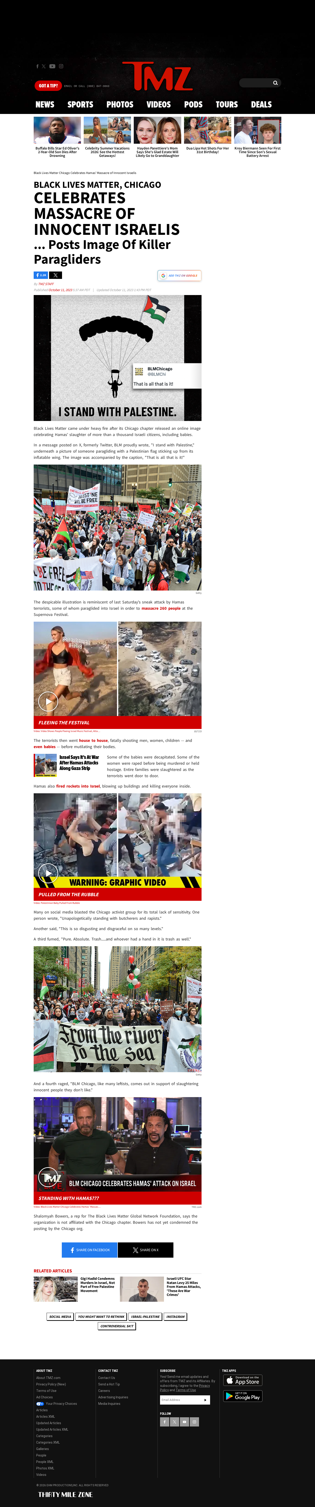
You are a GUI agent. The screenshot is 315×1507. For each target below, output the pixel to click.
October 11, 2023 (60, 290)
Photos (120, 104)
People (41, 1455)
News (45, 104)
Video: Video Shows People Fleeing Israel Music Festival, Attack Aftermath (67, 731)
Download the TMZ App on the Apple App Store (242, 1380)
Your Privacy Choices (61, 1404)
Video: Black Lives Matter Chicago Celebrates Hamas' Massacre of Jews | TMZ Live (67, 1206)
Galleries (42, 1449)
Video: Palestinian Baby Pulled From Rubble (57, 902)
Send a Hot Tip (109, 1384)
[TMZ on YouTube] (184, 1421)
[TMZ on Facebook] (37, 66)
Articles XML (45, 1416)
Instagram (175, 1316)
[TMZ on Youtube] (52, 66)
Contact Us (106, 1378)
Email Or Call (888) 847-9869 (86, 86)
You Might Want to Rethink (101, 1316)
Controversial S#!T (116, 1326)
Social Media (60, 1316)
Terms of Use (46, 1391)
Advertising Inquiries (113, 1397)
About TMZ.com (48, 1378)
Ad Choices (44, 1397)
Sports (80, 104)
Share (93, 1249)
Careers (104, 1391)
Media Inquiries (109, 1404)
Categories (44, 1436)
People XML (44, 1462)
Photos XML (45, 1468)
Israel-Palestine (145, 1316)
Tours (227, 104)
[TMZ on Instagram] (61, 66)
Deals (261, 104)
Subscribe (205, 1400)
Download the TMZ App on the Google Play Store (242, 1396)
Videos (159, 104)
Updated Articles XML (52, 1429)
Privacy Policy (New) (51, 1384)
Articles (42, 1410)
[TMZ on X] (44, 66)
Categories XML (48, 1442)
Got (48, 86)
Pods (193, 104)
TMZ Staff (45, 284)
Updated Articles (48, 1423)
